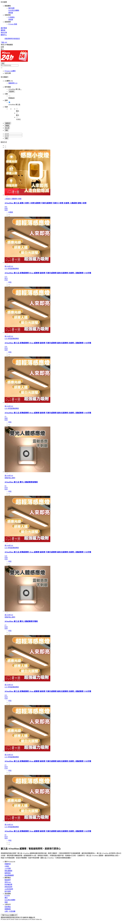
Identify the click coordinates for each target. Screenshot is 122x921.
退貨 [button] (12, 38)
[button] (61, 13)
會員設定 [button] (17, 38)
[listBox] (61, 142)
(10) (12, 83)
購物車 (3, 30)
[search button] (1, 67)
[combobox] (61, 65)
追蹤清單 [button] (8, 38)
